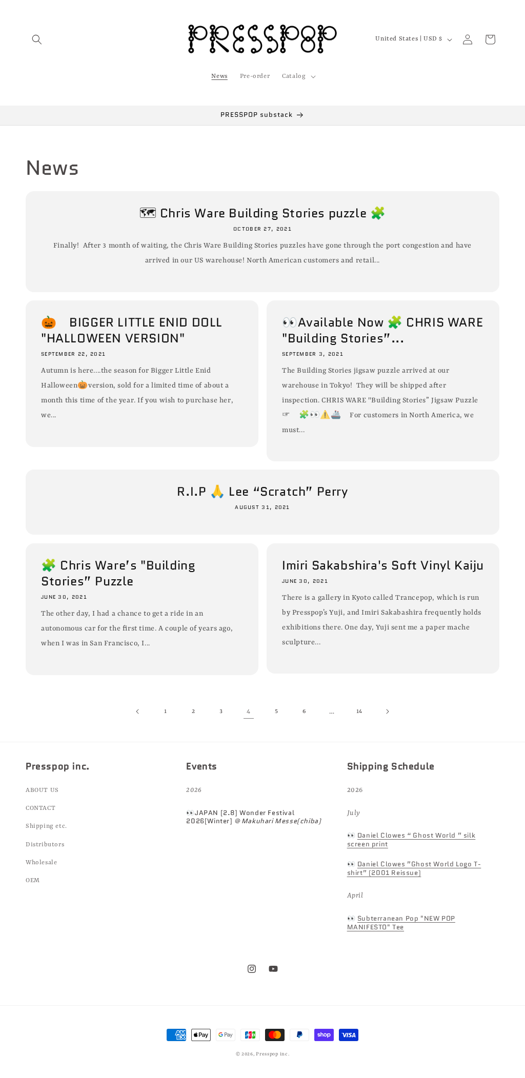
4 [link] (249, 711)
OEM (33, 880)
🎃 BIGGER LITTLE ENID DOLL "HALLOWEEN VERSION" (132, 330)
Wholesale (41, 862)
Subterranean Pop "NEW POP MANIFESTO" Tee (401, 922)
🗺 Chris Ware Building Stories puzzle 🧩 (262, 213)
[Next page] (387, 711)
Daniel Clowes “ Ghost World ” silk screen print (411, 839)
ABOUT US (42, 790)
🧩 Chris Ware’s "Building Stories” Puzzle (118, 573)
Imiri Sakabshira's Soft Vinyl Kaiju (383, 565)
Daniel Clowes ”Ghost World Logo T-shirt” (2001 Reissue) (414, 868)
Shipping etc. (46, 826)
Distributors (45, 844)
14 (359, 711)
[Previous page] (138, 711)
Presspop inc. (272, 1054)
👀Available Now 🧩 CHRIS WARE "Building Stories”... (382, 330)
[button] (37, 39)
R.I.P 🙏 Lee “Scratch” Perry (262, 491)
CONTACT (40, 808)
